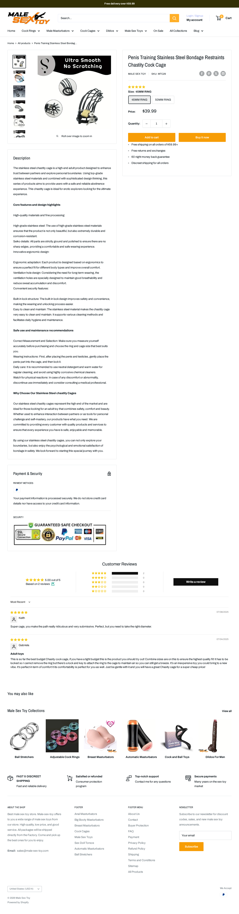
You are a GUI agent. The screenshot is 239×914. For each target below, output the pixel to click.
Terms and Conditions (141, 860)
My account (194, 20)
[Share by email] (223, 73)
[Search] (174, 18)
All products (24, 43)
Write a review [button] (196, 581)
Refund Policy (136, 848)
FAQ (131, 831)
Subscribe (191, 846)
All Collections (178, 30)
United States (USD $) (21, 888)
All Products (135, 871)
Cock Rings (29, 30)
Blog (196, 30)
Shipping (133, 854)
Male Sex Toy (137, 74)
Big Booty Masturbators (89, 819)
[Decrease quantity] (146, 124)
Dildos (110, 30)
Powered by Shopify (18, 902)
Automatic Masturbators (89, 848)
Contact (133, 819)
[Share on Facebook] (201, 73)
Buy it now (202, 137)
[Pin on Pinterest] (209, 73)
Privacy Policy (137, 842)
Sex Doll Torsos (84, 842)
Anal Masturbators (86, 813)
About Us (134, 813)
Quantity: (134, 123)
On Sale (158, 30)
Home (11, 30)
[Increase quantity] (166, 124)
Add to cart (152, 137)
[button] (136, 87)
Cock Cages (87, 30)
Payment (133, 837)
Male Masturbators (58, 30)
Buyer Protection (138, 825)
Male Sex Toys (134, 30)
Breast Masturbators (87, 825)
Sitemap (133, 866)
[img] (18, 612)
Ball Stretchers (83, 854)
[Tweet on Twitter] (216, 73)
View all (227, 711)
